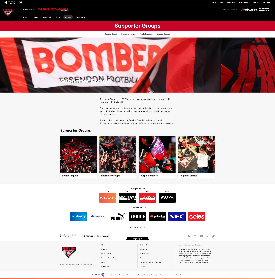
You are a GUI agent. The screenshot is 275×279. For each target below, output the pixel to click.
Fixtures (104, 249)
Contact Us (105, 266)
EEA (254, 2)
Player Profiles (106, 253)
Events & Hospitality (227, 2)
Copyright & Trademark (159, 275)
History (103, 262)
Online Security (176, 275)
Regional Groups (163, 34)
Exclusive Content (107, 258)
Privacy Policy (89, 264)
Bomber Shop (144, 253)
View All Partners (136, 227)
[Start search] (259, 17)
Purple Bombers (146, 34)
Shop (212, 2)
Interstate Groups (128, 34)
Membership (243, 2)
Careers (143, 266)
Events (142, 258)
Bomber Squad (111, 34)
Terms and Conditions (127, 275)
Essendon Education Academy (150, 262)
